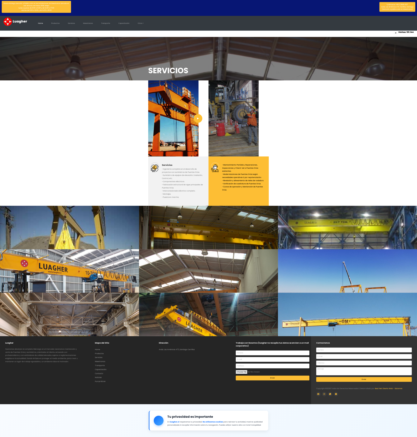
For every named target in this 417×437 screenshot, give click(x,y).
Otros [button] (140, 23)
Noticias (98, 377)
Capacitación (123, 23)
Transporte (105, 23)
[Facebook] (318, 394)
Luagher (19, 21)
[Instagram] (324, 394)
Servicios (71, 23)
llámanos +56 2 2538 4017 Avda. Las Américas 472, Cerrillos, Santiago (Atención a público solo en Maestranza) (397, 6)
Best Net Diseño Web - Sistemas (388, 388)
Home (40, 23)
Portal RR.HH (100, 381)
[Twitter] (330, 394)
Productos (55, 23)
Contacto (99, 373)
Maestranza (88, 23)
